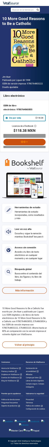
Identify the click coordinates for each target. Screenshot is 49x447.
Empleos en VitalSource (10, 374)
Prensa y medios (7, 371)
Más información (24, 290)
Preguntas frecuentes (9, 403)
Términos (29, 403)
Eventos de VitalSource (10, 378)
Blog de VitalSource (9, 381)
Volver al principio (24, 344)
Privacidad (30, 400)
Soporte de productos (9, 406)
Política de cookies (33, 406)
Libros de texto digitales (35, 381)
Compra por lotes (32, 378)
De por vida (26, 118)
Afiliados (29, 374)
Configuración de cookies (35, 409)
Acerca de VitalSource (10, 368)
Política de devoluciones (10, 400)
